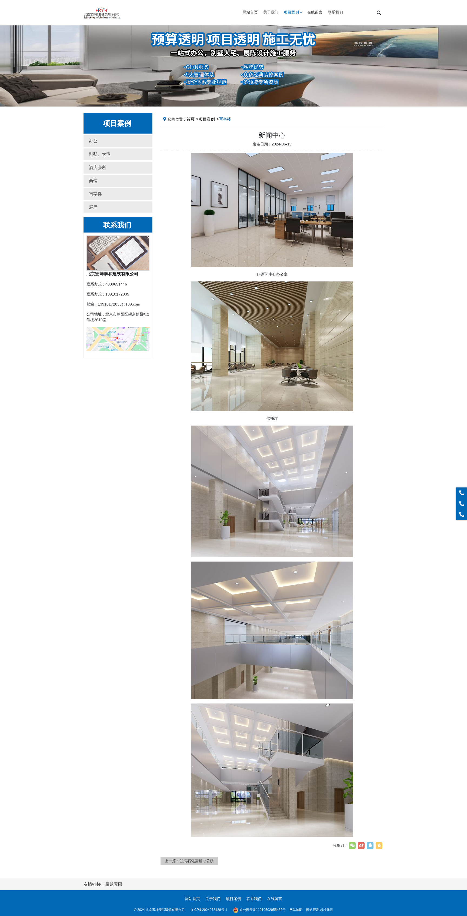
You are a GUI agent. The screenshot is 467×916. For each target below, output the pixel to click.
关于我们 (213, 899)
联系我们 (254, 899)
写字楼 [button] (95, 194)
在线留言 (274, 899)
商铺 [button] (93, 180)
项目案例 (207, 119)
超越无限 (326, 910)
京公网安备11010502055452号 (263, 910)
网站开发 (312, 910)
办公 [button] (93, 141)
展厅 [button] (93, 207)
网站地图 (295, 910)
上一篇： (189, 861)
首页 (190, 119)
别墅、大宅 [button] (100, 154)
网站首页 (192, 899)
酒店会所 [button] (97, 167)
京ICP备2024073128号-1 (208, 910)
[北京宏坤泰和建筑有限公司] (102, 12)
